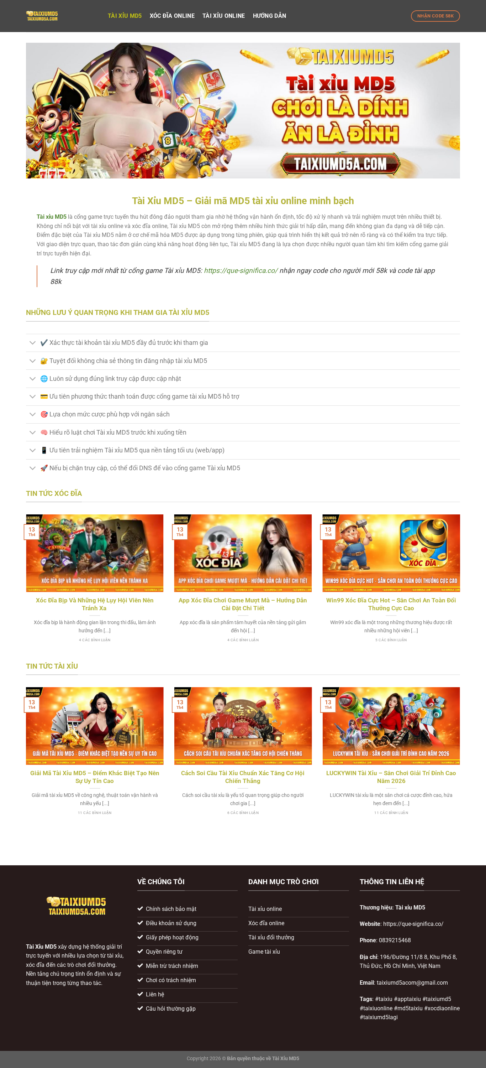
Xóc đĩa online (172, 15)
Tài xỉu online (223, 15)
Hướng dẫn (269, 15)
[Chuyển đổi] (33, 343)
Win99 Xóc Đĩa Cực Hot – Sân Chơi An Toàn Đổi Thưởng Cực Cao (391, 604)
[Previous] (24, 587)
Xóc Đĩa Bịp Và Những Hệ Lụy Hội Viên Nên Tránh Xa (95, 604)
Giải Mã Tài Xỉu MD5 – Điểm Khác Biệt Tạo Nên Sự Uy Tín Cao (94, 777)
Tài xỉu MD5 (125, 15)
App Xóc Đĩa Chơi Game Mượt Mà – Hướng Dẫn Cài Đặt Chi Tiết (243, 604)
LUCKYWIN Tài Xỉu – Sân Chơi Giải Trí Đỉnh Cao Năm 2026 (391, 777)
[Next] (461, 587)
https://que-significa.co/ (241, 270)
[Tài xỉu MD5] (61, 16)
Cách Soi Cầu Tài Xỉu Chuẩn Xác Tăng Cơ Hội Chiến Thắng (243, 777)
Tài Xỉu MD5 (41, 946)
